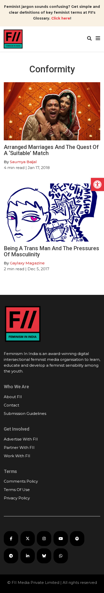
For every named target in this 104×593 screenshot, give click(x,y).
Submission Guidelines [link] (25, 413)
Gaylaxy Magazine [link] (27, 263)
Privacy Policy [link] (17, 498)
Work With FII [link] (17, 455)
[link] (97, 184)
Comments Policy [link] (21, 481)
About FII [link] (13, 396)
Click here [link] (60, 18)
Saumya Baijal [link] (23, 161)
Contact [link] (11, 405)
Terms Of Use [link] (17, 489)
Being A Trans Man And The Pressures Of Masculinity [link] (51, 251)
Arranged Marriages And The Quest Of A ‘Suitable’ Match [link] (51, 150)
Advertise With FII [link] (21, 439)
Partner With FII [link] (19, 447)
